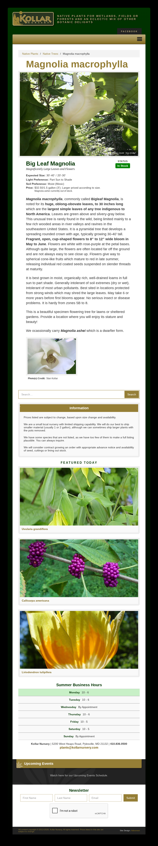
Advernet (135, 830)
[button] (139, 39)
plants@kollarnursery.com (79, 747)
